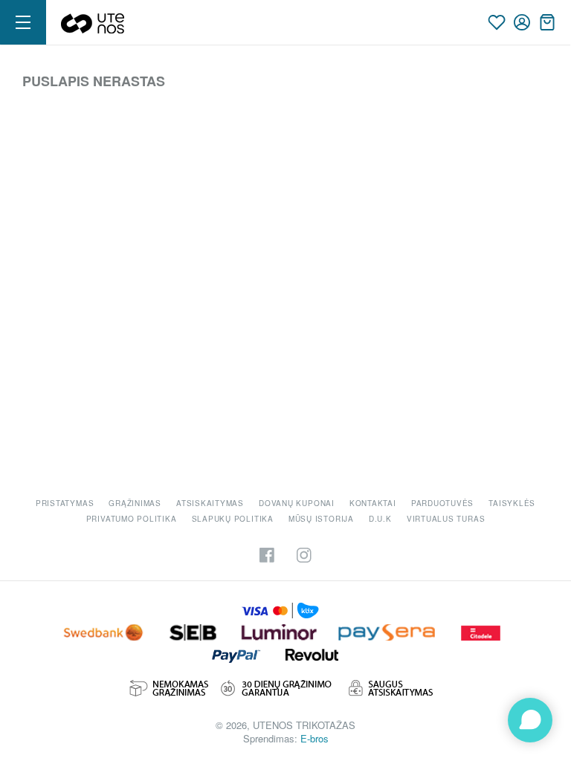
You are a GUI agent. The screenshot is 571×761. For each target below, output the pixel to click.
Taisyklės (511, 503)
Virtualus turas (446, 519)
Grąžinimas (135, 503)
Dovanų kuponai (297, 503)
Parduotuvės (442, 503)
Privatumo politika (131, 519)
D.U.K (380, 519)
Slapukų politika (233, 519)
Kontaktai (372, 503)
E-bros (314, 738)
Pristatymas (65, 503)
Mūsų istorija (321, 519)
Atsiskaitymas (210, 503)
